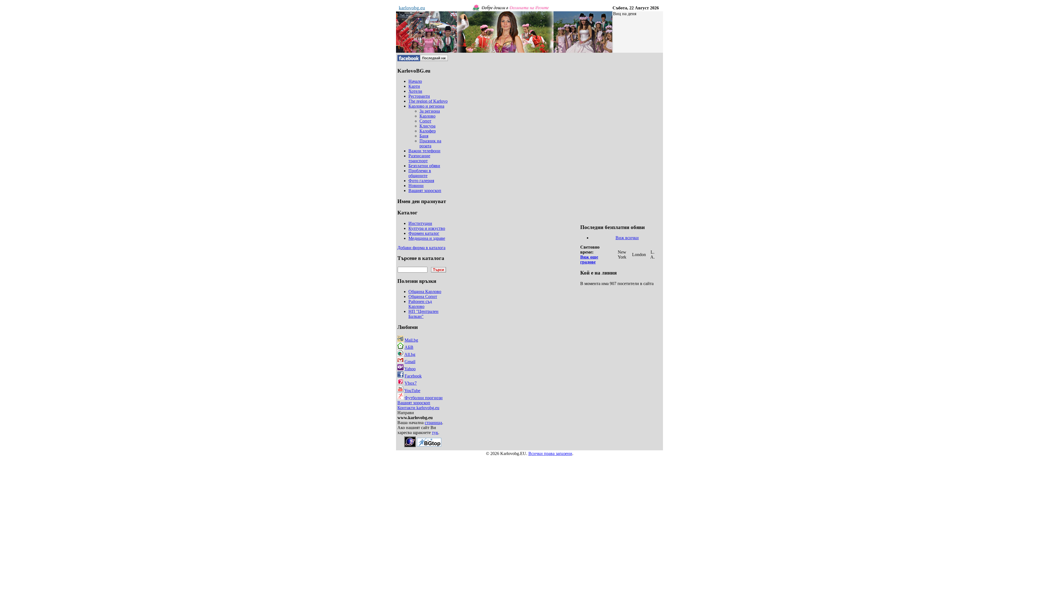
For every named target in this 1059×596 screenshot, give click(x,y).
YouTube (412, 390)
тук (435, 432)
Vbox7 (411, 383)
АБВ (409, 347)
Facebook (413, 376)
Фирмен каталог (423, 233)
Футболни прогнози (424, 397)
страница (433, 422)
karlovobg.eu (412, 7)
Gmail (410, 361)
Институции (420, 223)
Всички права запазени (550, 453)
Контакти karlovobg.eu (418, 407)
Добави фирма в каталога (421, 247)
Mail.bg (411, 340)
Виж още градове (589, 259)
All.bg (409, 354)
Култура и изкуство (426, 228)
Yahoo (410, 368)
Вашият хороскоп (413, 402)
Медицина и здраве (426, 238)
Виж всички (627, 237)
